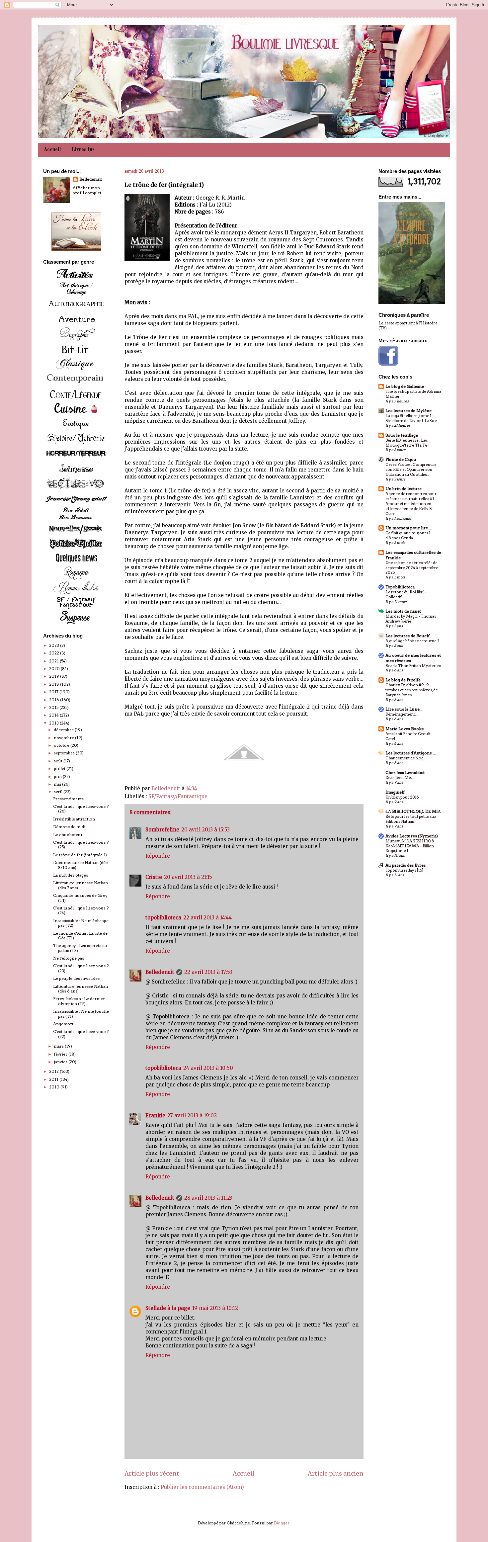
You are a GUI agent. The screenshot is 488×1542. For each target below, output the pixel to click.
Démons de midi (69, 826)
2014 (54, 715)
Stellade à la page (167, 1308)
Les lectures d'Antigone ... (410, 752)
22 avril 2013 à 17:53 (208, 972)
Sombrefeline (162, 829)
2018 (54, 684)
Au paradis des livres (405, 865)
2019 (54, 676)
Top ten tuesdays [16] (404, 870)
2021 (54, 660)
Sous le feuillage (401, 435)
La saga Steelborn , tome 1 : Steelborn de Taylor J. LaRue (411, 418)
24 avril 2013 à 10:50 (208, 1068)
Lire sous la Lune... (404, 709)
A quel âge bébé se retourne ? (412, 641)
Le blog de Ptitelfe (403, 679)
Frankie (155, 1115)
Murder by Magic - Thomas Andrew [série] (410, 619)
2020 (55, 668)
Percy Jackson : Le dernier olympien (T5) (79, 1001)
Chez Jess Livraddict (405, 772)
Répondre (157, 856)
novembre (64, 737)
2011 (54, 1079)
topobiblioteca (163, 917)
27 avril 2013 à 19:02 (192, 1115)
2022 (54, 652)
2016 (54, 699)
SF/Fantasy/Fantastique (177, 796)
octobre (62, 745)
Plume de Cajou (400, 459)
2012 (54, 1071)
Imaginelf (395, 792)
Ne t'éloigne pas (68, 958)
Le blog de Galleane (404, 386)
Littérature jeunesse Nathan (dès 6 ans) (80, 988)
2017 (54, 691)
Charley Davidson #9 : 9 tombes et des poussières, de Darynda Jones (411, 690)
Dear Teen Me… (400, 777)
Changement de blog (404, 758)
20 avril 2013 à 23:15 (188, 877)
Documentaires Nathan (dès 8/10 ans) (80, 865)
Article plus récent (151, 1473)
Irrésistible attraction (74, 818)
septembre (65, 752)
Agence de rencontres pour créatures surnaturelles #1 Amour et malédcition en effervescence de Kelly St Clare (411, 503)
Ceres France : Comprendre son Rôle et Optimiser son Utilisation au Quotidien (411, 469)
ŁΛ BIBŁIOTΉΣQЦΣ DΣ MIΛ (413, 811)
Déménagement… (402, 714)
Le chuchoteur (68, 834)
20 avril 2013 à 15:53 (205, 829)
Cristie (153, 877)
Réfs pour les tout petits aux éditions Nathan (410, 819)
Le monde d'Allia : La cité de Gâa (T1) (80, 935)
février (61, 1054)
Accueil (52, 149)
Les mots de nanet (403, 611)
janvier (61, 1061)
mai (58, 784)
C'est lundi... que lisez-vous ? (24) (81, 910)
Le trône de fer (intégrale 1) (80, 854)
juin (58, 776)
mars (59, 1046)
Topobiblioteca (400, 586)
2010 (54, 1086)
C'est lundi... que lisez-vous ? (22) (81, 1034)
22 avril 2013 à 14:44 (207, 917)
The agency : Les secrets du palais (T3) (80, 948)
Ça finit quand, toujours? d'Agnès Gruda (407, 535)
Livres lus (83, 149)
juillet (60, 768)
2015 (54, 707)
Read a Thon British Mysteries (413, 665)
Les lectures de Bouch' (407, 635)
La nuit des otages (70, 875)
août (58, 760)
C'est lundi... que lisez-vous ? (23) (81, 968)
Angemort (63, 1023)
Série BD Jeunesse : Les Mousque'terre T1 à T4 (406, 443)
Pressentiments (68, 798)
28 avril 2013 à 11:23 (208, 1198)
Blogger (281, 1522)
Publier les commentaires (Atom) (202, 1487)
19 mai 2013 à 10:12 (215, 1308)
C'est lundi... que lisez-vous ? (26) (81, 809)
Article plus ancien (336, 1473)
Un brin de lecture (403, 488)
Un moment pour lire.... (408, 527)
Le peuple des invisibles (76, 978)
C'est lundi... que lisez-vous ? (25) (81, 844)
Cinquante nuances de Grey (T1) (80, 897)
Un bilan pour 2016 (402, 797)
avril (58, 791)
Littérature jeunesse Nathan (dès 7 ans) (80, 885)
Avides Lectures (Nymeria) (411, 835)
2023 (54, 645)
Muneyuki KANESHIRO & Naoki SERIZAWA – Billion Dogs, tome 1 (409, 846)
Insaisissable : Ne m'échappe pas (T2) (81, 923)
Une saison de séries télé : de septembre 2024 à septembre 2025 (411, 567)
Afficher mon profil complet (87, 190)
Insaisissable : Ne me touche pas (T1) (81, 1013)
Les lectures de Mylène (408, 410)
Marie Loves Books (404, 728)
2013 (54, 723)
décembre (64, 729)
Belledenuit (159, 972)
